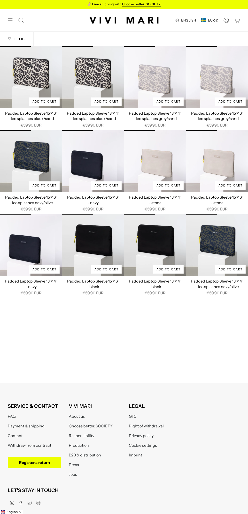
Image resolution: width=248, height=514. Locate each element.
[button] (11, 512)
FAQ (12, 416)
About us (77, 416)
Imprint (135, 455)
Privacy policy (141, 435)
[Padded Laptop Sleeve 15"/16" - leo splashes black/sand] (31, 77)
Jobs (73, 474)
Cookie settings (143, 445)
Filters (19, 39)
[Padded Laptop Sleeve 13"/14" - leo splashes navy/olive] (217, 245)
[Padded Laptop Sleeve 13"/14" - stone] (155, 161)
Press (74, 464)
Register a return (34, 462)
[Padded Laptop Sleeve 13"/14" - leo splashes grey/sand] (155, 77)
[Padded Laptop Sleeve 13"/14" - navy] (31, 245)
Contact (15, 435)
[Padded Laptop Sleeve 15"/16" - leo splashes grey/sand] (217, 77)
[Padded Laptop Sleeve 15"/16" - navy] (93, 161)
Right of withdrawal (146, 426)
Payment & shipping (26, 426)
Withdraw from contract (29, 445)
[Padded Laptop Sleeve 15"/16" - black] (93, 245)
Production (79, 445)
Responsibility (81, 435)
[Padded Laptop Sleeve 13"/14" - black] (155, 245)
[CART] (237, 20)
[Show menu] (10, 20)
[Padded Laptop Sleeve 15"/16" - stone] (217, 161)
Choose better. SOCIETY (91, 426)
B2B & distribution (85, 455)
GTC (133, 416)
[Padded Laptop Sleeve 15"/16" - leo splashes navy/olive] (31, 161)
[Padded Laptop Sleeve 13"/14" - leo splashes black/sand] (93, 77)
